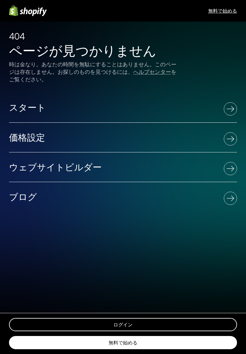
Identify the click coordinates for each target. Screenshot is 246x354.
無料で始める (222, 11)
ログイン (123, 325)
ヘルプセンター (152, 72)
